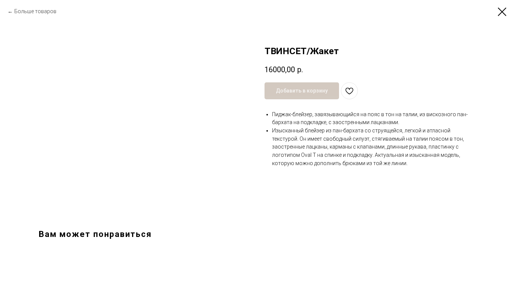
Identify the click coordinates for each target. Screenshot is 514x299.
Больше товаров (35, 11)
